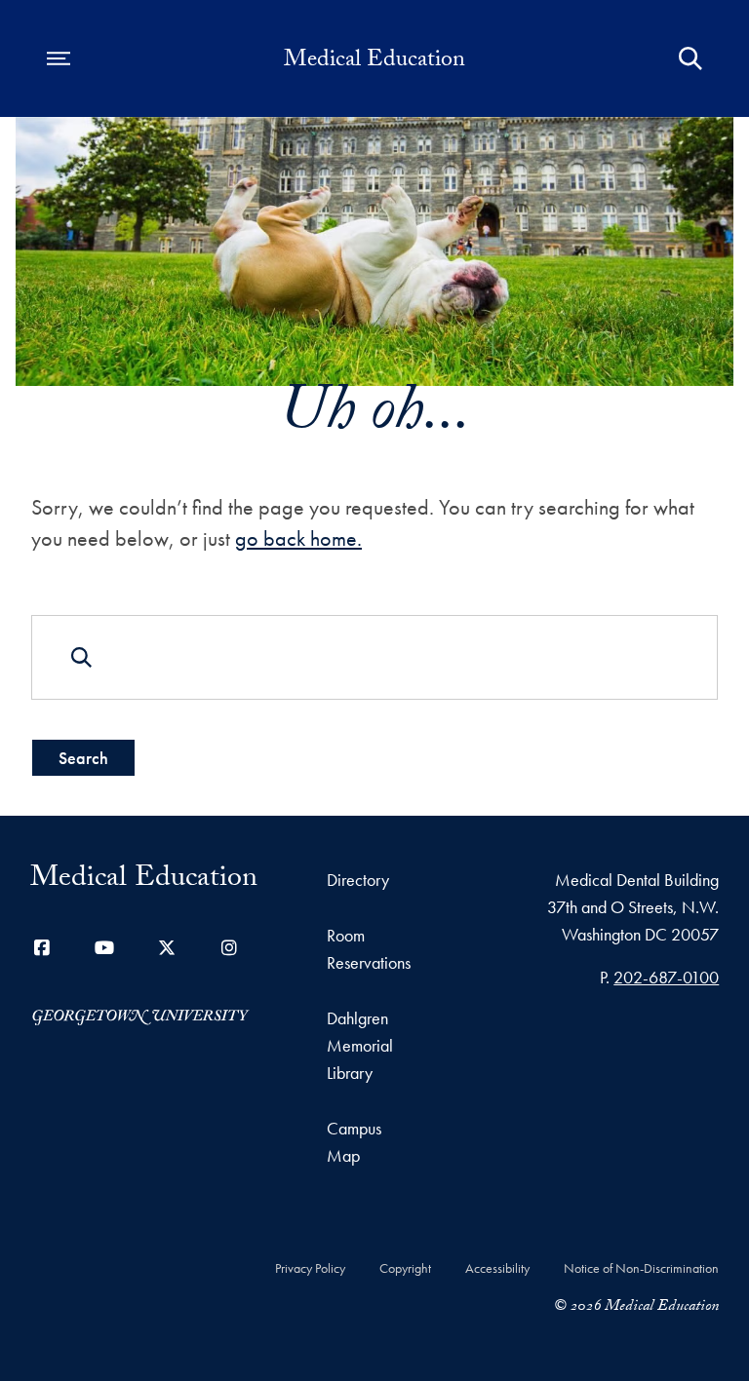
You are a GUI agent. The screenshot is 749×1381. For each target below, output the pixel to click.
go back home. (298, 538)
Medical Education (374, 62)
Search (83, 758)
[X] (166, 948)
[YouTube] (104, 948)
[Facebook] (42, 948)
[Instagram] (229, 948)
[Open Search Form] (690, 58)
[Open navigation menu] (58, 58)
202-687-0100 (666, 977)
